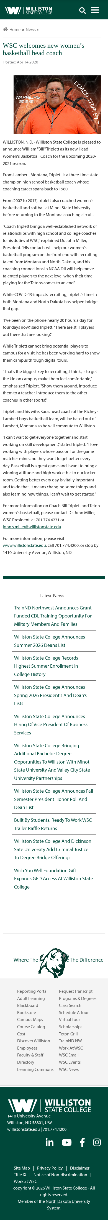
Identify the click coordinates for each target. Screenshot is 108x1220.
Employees (27, 1048)
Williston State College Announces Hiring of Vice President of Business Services (51, 724)
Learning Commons (35, 1069)
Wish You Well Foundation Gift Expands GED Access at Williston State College (53, 878)
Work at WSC (71, 1048)
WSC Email (69, 1055)
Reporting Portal (32, 991)
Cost (21, 1034)
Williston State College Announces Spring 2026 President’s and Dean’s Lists (50, 694)
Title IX (20, 1174)
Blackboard (27, 1005)
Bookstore (26, 1012)
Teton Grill (68, 1034)
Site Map (22, 1168)
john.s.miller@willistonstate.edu (32, 526)
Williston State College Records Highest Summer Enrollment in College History (46, 665)
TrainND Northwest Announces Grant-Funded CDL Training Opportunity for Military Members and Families (53, 615)
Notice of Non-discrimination (60, 1174)
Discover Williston (33, 1040)
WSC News (69, 1069)
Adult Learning (31, 998)
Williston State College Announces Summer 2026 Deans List (49, 640)
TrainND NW (70, 1040)
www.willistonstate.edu (24, 545)
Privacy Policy (50, 1168)
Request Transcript (75, 991)
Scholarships (70, 1026)
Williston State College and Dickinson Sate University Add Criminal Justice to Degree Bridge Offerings (52, 849)
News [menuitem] (31, 29)
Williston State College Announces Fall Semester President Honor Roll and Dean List (53, 798)
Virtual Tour (69, 1019)
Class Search (70, 1005)
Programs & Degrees (77, 998)
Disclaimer (79, 1168)
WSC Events (70, 1062)
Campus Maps (30, 1019)
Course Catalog (31, 1026)
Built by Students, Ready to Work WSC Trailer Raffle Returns (53, 823)
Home (14, 29)
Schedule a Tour (74, 1012)
